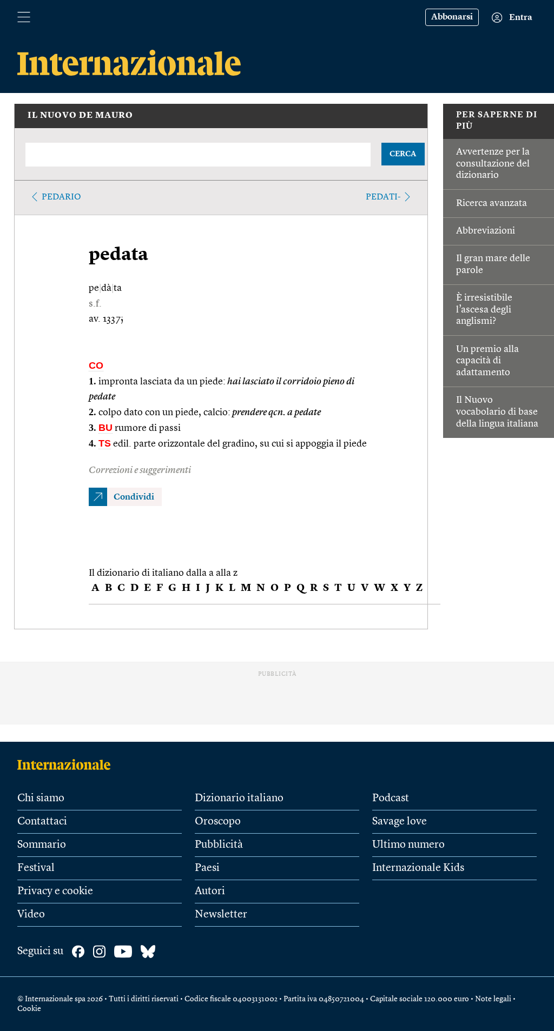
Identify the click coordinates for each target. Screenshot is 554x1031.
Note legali (493, 999)
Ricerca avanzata (491, 203)
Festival (36, 868)
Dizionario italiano (239, 798)
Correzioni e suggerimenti (140, 470)
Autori (210, 891)
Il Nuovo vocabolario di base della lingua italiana (497, 411)
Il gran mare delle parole (493, 264)
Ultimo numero (408, 845)
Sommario (41, 845)
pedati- (383, 197)
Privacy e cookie (55, 891)
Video (31, 914)
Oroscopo (218, 821)
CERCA (403, 154)
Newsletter (221, 914)
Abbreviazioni (485, 231)
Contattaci (42, 821)
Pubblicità (219, 845)
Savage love (399, 821)
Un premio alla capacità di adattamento (487, 360)
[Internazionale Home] (67, 764)
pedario (61, 197)
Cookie (29, 1009)
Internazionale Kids (418, 868)
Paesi (207, 868)
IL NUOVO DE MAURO (80, 115)
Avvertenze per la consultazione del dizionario (493, 163)
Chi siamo (40, 798)
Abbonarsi (452, 17)
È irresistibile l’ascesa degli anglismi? (484, 309)
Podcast (390, 798)
